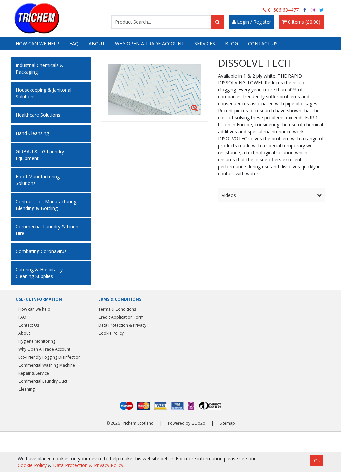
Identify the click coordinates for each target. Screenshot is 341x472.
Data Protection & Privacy (122, 325)
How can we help (37, 43)
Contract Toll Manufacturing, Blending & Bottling (47, 204)
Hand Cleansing (32, 133)
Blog (231, 43)
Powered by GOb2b (186, 423)
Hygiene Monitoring (36, 341)
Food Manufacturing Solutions (38, 179)
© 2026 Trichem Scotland (130, 423)
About (97, 43)
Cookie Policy (111, 333)
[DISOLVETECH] (154, 89)
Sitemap (227, 423)
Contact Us (263, 43)
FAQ (74, 43)
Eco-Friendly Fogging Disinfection (49, 357)
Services (204, 43)
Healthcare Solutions (38, 115)
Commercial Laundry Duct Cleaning (42, 385)
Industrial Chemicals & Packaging (40, 68)
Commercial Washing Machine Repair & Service (46, 369)
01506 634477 (283, 10)
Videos (229, 195)
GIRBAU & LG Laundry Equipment (40, 154)
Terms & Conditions (117, 309)
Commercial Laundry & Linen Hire (47, 229)
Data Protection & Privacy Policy (88, 465)
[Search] (217, 22)
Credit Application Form (121, 317)
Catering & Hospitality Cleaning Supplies (39, 272)
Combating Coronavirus (41, 251)
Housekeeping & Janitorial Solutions (43, 93)
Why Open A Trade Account (149, 43)
